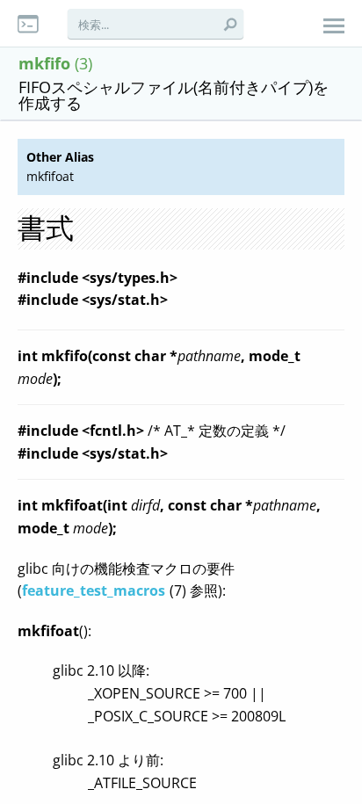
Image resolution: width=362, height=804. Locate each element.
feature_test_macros (93, 590)
